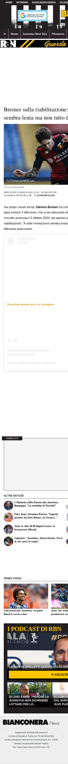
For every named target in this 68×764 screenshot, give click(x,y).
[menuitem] (5, 34)
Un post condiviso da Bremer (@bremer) (31, 362)
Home (9, 2)
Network (22, 2)
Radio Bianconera (44, 2)
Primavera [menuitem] (58, 33)
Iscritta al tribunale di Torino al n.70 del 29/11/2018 (31, 736)
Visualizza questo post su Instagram (30, 304)
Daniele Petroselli (17, 195)
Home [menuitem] (14, 33)
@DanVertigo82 (45, 195)
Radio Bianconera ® (38, 732)
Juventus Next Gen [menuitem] (34, 33)
